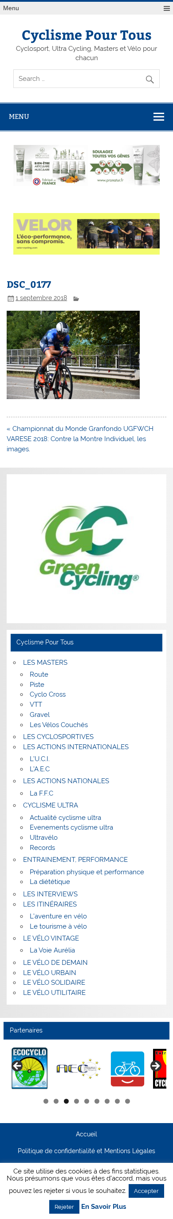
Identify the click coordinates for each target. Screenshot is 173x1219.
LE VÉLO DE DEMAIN (55, 963)
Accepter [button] (146, 1191)
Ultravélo (44, 838)
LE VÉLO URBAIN (49, 973)
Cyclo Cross (48, 694)
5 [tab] (86, 1101)
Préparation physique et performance (87, 872)
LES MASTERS (45, 663)
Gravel (40, 715)
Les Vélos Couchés (59, 725)
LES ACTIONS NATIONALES (66, 781)
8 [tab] (117, 1101)
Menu (11, 8)
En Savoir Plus (103, 1207)
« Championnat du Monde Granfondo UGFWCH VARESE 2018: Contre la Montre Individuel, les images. (80, 439)
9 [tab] (127, 1101)
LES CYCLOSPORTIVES (58, 737)
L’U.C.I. (40, 759)
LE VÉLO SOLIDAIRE (54, 983)
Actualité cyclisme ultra (65, 818)
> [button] (155, 1066)
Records (42, 848)
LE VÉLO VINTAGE (51, 938)
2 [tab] (56, 1101)
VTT (36, 705)
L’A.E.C (40, 769)
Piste (37, 685)
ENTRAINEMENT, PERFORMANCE (75, 860)
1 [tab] (45, 1101)
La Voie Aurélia (52, 950)
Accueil (86, 1134)
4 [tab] (76, 1101)
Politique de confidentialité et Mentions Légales (86, 1151)
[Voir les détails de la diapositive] (30, 1069)
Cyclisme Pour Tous (87, 34)
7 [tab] (107, 1101)
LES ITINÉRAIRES (50, 904)
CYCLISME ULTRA (50, 805)
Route (39, 674)
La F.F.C (41, 793)
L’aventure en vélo (58, 916)
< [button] (17, 1066)
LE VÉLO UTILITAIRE (54, 993)
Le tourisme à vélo (58, 926)
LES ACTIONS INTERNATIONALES (76, 747)
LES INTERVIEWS (50, 894)
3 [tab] (66, 1101)
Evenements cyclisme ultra (71, 827)
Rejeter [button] (64, 1207)
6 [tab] (96, 1101)
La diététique (50, 882)
